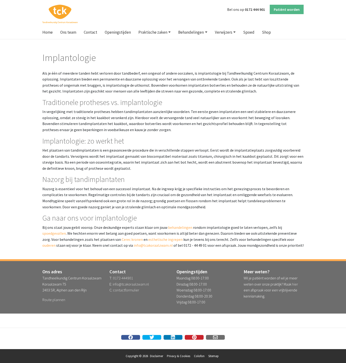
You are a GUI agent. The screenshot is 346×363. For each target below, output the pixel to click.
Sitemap (213, 356)
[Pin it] (194, 337)
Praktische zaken (152, 32)
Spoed (248, 32)
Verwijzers (223, 32)
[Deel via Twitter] (151, 337)
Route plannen (53, 299)
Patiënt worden (287, 9)
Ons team (68, 32)
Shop (266, 32)
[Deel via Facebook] (130, 337)
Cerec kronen (132, 239)
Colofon (199, 356)
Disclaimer (156, 356)
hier (295, 284)
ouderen (49, 245)
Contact (90, 32)
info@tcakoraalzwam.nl (153, 245)
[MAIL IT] (215, 337)
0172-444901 (123, 278)
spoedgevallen (54, 233)
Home (47, 32)
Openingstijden (118, 32)
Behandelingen (191, 32)
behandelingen (180, 227)
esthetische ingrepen (165, 239)
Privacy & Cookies (178, 356)
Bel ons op (246, 9)
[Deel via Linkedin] (173, 337)
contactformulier (126, 290)
